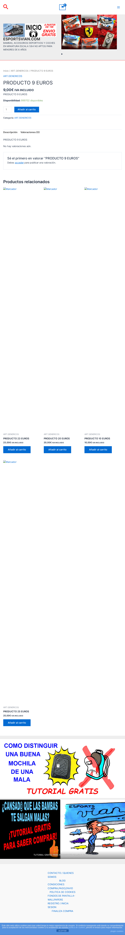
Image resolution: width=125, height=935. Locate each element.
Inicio (6, 70)
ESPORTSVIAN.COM (21, 39)
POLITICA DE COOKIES (62, 892)
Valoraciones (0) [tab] (30, 132)
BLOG (62, 880)
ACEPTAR (62, 931)
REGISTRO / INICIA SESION (58, 905)
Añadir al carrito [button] (17, 449)
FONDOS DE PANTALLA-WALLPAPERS (61, 897)
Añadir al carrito (27, 109)
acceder (19, 162)
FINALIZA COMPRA (62, 911)
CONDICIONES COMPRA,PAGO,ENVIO (60, 886)
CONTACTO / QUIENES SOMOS (61, 875)
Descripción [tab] (10, 132)
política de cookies (77, 927)
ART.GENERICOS (19, 70)
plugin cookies (117, 931)
